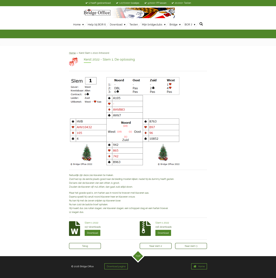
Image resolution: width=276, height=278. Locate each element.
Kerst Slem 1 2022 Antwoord (94, 53)
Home (72, 53)
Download (92, 233)
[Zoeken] (201, 24)
